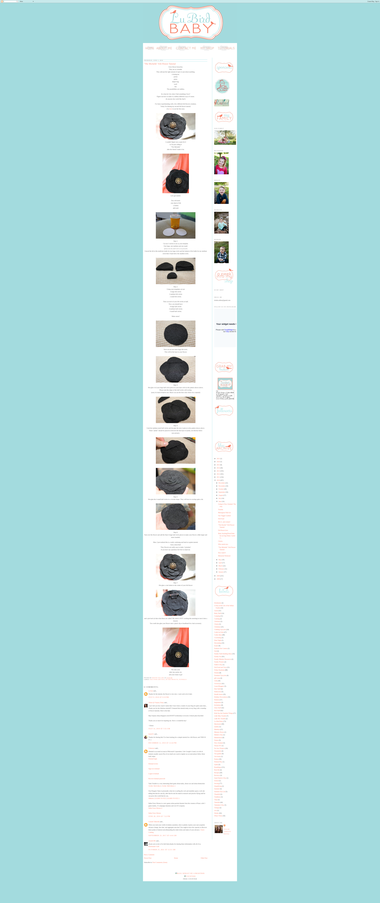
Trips (215, 800)
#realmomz (217, 603)
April (220, 563)
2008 (218, 579)
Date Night (217, 640)
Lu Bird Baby (218, 721)
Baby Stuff (217, 613)
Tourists (220, 509)
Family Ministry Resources (222, 659)
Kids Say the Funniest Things (223, 713)
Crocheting (217, 637)
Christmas (217, 627)
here (171, 109)
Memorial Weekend (224, 556)
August (220, 495)
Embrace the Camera (220, 648)
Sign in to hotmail (154, 769)
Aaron (216, 610)
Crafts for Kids (219, 632)
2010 (218, 480)
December (221, 483)
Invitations (217, 705)
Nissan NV (217, 745)
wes (215, 810)
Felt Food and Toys (157, 679)
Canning (217, 619)
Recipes (216, 773)
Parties (216, 759)
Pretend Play (218, 762)
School (216, 781)
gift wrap (217, 678)
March (220, 566)
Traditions (217, 797)
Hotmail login (152, 759)
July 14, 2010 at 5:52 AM (159, 728)
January (221, 572)
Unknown (151, 748)
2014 (218, 468)
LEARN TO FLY (160, 798)
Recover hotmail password (156, 778)
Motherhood (218, 737)
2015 (218, 465)
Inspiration (217, 702)
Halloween (217, 691)
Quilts (216, 764)
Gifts (215, 681)
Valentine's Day (219, 805)
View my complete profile (227, 832)
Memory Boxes (219, 732)
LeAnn (150, 691)
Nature (216, 740)
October (221, 489)
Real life (216, 770)
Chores (220, 541)
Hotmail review (153, 764)
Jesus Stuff (217, 708)
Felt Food (221, 519)
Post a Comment (149, 855)
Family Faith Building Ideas (223, 654)
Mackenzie (217, 724)
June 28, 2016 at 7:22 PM (159, 816)
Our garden (217, 754)
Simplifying (218, 786)
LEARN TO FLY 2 (173, 798)
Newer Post (147, 858)
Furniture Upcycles (220, 675)
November (222, 486)
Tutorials (183, 679)
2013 (218, 471)
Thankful (217, 794)
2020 (218, 461)
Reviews (217, 775)
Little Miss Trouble (220, 716)
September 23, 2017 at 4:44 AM (162, 835)
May (220, 560)
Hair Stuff (217, 689)
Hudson (216, 700)
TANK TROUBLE (154, 786)
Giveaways (217, 683)
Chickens (217, 621)
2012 (218, 474)
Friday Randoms (219, 670)
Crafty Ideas (218, 635)
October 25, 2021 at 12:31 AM (161, 849)
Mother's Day (218, 735)
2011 (218, 477)
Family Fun (217, 656)
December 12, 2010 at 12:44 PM (162, 743)
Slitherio (151, 798)
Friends (216, 673)
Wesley (216, 813)
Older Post (204, 858)
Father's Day (218, 664)
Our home (217, 756)
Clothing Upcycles (220, 629)
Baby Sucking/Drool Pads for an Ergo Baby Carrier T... (226, 536)
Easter (216, 646)
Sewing (216, 783)
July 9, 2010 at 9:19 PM (158, 697)
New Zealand (218, 743)
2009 (218, 576)
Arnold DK (152, 841)
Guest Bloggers (219, 686)
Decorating (217, 643)
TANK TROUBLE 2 (168, 786)
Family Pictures (219, 662)
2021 (218, 458)
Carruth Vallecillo (153, 821)
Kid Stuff (217, 710)
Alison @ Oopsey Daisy (156, 702)
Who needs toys (223, 544)
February (221, 569)
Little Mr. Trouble (219, 718)
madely (216, 727)
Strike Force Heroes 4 (155, 808)
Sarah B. (151, 734)
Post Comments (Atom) (159, 862)
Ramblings (217, 767)
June (220, 501)
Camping (217, 616)
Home (176, 858)
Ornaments (217, 751)
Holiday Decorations (220, 697)
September (222, 492)
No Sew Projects (172, 679)
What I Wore (218, 816)
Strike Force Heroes (154, 813)
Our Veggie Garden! (224, 515)
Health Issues (218, 694)
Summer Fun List (219, 791)
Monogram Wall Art (224, 512)
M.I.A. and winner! (224, 522)
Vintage (216, 808)
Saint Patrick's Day (220, 778)
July (219, 498)
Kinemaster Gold (153, 846)
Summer (216, 789)
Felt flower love (223, 530)
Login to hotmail (153, 773)
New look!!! (222, 553)
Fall (215, 651)
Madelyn (217, 729)
